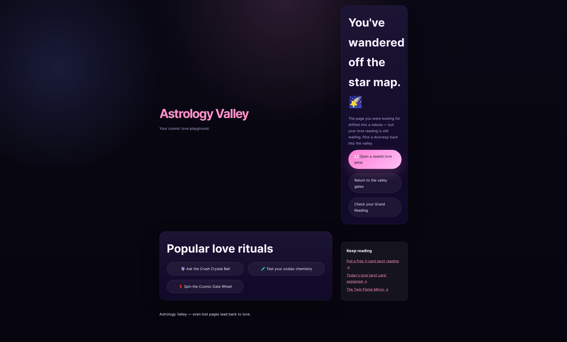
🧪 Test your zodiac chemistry (286, 269)
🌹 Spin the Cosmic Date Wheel (205, 286)
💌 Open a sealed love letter (373, 159)
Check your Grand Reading (369, 207)
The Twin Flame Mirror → (367, 289)
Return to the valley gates (370, 183)
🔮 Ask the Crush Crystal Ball (205, 269)
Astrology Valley (204, 113)
